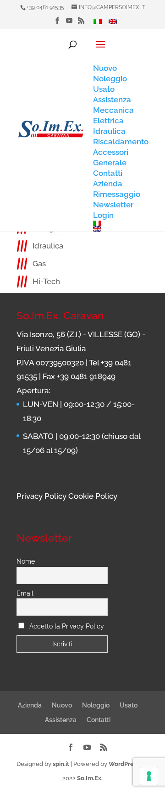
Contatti (98, 719)
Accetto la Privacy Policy (66, 626)
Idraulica (48, 245)
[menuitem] (98, 24)
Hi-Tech (46, 281)
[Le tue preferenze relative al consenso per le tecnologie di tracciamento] (149, 776)
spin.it (61, 763)
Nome (25, 561)
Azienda (30, 705)
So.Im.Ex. (90, 778)
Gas (39, 263)
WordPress (124, 763)
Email (24, 593)
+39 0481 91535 (45, 7)
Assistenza (61, 719)
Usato (129, 705)
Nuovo (62, 705)
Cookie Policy (92, 496)
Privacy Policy (41, 496)
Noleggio (96, 705)
